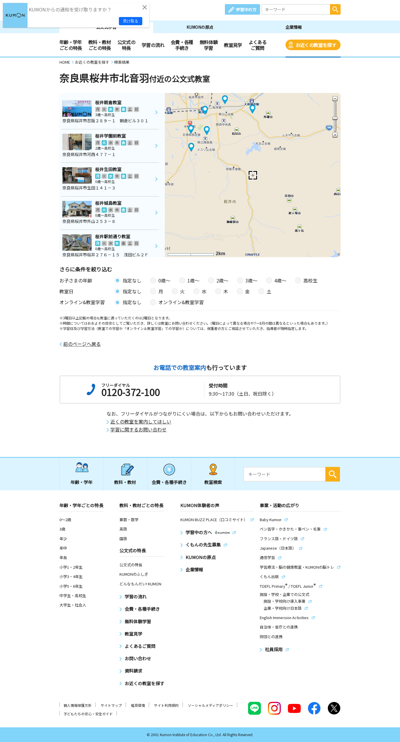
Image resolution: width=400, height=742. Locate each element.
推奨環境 (138, 705)
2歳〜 (222, 280)
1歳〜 (193, 280)
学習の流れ (153, 44)
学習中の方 (246, 9)
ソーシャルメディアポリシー (210, 705)
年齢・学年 (82, 482)
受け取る (130, 21)
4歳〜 (280, 280)
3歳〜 (251, 280)
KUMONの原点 (200, 27)
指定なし (132, 280)
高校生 (310, 280)
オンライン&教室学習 (181, 302)
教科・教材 (125, 482)
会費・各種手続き (182, 44)
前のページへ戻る (82, 344)
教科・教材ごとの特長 (99, 44)
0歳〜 (164, 280)
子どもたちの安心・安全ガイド (88, 713)
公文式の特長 (126, 44)
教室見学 (233, 44)
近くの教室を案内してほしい (140, 422)
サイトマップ (111, 705)
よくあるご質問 (257, 44)
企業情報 (294, 27)
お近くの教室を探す (316, 44)
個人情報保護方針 (78, 705)
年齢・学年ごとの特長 (70, 44)
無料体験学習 (209, 44)
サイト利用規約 (166, 705)
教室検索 (213, 482)
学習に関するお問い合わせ (138, 429)
